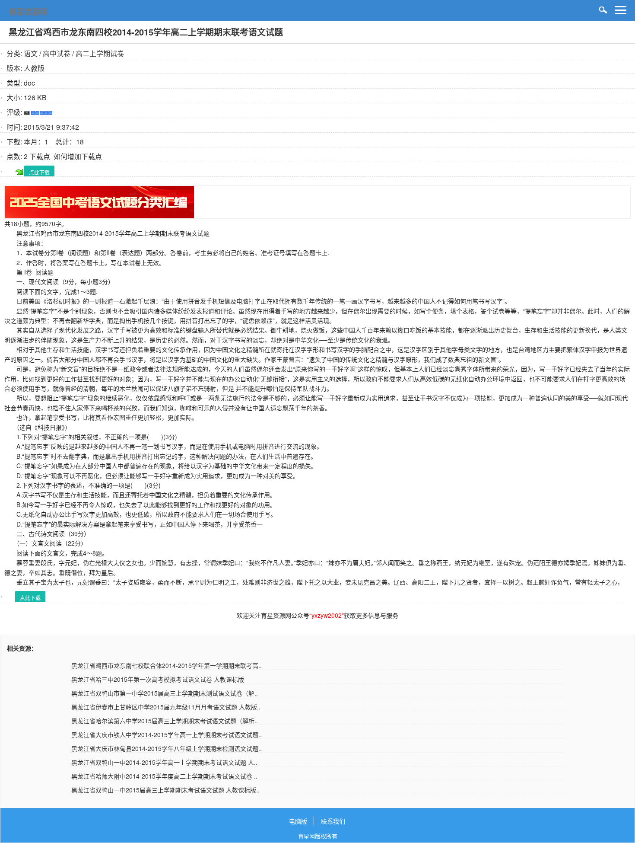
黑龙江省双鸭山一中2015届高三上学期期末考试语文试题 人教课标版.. (165, 790)
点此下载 (39, 172)
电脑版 (298, 821)
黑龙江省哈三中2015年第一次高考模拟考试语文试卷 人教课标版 (157, 679)
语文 (31, 53)
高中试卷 (56, 53)
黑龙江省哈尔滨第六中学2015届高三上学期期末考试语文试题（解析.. (164, 720)
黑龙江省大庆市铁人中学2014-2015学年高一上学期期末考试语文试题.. (166, 734)
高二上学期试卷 (100, 53)
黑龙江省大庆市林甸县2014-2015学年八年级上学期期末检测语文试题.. (166, 748)
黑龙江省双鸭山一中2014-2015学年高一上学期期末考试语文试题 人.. (164, 762)
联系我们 (333, 821)
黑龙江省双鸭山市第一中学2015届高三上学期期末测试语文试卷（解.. (164, 693)
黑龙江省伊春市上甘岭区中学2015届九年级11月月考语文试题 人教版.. (165, 706)
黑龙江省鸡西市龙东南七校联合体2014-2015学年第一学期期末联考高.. (166, 665)
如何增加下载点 (78, 156)
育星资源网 (28, 11)
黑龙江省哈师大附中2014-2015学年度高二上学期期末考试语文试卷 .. (164, 776)
